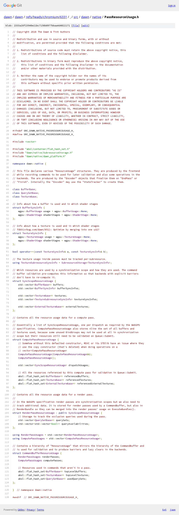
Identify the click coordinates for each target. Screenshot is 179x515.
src (76, 17)
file (75, 25)
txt (164, 509)
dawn (8, 17)
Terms (40, 509)
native (96, 17)
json (173, 509)
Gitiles (21, 509)
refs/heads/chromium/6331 (46, 17)
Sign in (172, 5)
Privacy (31, 509)
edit (85, 25)
